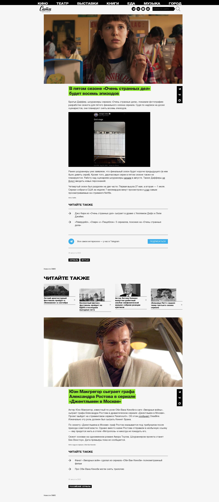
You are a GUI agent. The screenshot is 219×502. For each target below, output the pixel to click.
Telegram (134, 9)
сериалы (74, 260)
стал (146, 189)
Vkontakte (138, 9)
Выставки (87, 3)
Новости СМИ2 (50, 269)
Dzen (143, 9)
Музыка (152, 3)
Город (175, 3)
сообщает (144, 416)
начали (127, 178)
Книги (113, 3)
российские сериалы (80, 486)
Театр (62, 3)
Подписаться (158, 241)
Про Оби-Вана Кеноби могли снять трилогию (99, 469)
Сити (46, 9)
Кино (43, 3)
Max (148, 9)
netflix (85, 260)
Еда (131, 3)
